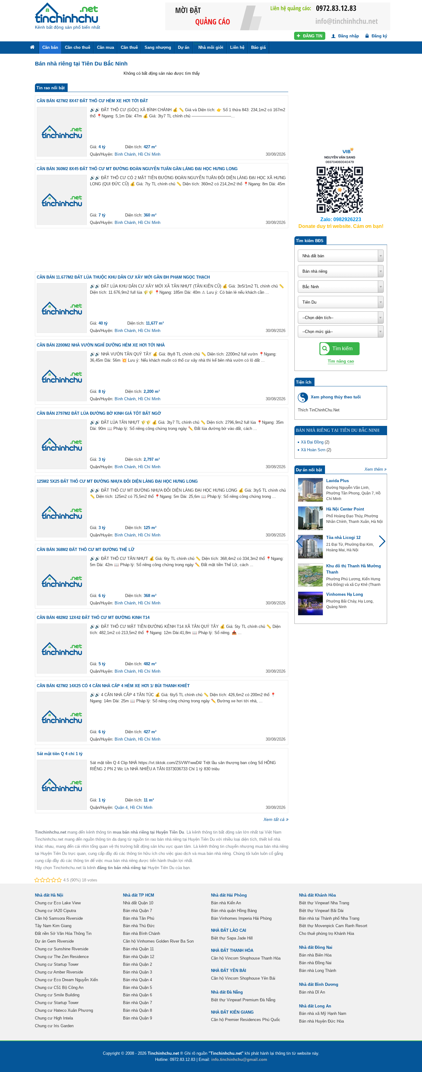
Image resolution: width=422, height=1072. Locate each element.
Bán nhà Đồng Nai (315, 963)
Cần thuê (129, 47)
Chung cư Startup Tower (56, 964)
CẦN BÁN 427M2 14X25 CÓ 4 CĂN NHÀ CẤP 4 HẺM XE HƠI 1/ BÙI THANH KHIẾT (113, 685)
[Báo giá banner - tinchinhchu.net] (277, 16)
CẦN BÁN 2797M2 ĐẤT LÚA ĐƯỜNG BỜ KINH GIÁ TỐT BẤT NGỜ (99, 413)
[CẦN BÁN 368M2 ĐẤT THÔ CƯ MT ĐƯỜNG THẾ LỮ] (62, 581)
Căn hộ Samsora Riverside (59, 918)
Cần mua (105, 47)
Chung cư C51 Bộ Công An (59, 987)
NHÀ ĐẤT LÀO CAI (228, 930)
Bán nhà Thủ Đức (139, 925)
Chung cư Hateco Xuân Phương (64, 1010)
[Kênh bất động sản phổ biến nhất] (66, 12)
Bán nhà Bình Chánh (141, 933)
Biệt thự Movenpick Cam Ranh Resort (333, 925)
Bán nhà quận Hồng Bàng (234, 910)
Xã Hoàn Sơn (314, 450)
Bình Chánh (125, 154)
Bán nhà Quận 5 (137, 987)
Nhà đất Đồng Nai (315, 947)
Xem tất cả (274, 819)
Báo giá (258, 47)
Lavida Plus (337, 480)
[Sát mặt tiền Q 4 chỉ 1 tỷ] (62, 785)
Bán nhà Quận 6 (137, 995)
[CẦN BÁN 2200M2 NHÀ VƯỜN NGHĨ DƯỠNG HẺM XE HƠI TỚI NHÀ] (62, 376)
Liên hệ (237, 47)
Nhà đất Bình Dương (318, 984)
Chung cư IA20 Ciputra (55, 910)
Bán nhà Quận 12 (138, 956)
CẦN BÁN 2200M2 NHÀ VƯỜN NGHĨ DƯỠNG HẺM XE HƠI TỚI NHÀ (101, 345)
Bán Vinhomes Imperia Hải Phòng (241, 918)
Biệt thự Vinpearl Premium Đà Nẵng (243, 1000)
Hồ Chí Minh (149, 154)
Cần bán (50, 47)
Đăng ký (378, 36)
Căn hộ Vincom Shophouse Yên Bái (243, 978)
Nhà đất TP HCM (138, 895)
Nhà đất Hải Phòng (229, 895)
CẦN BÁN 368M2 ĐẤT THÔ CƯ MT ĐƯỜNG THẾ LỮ (85, 549)
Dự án (183, 47)
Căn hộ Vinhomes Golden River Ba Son (158, 941)
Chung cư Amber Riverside (59, 972)
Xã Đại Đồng (313, 442)
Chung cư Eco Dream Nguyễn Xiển (66, 979)
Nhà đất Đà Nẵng (227, 992)
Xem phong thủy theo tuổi (336, 397)
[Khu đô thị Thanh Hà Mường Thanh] (310, 575)
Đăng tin (312, 36)
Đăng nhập (348, 36)
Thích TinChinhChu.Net (319, 410)
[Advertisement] (161, 250)
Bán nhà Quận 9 (137, 1018)
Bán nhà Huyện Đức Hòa (321, 1021)
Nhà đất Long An (315, 1006)
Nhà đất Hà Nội (49, 895)
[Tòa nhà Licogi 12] (310, 547)
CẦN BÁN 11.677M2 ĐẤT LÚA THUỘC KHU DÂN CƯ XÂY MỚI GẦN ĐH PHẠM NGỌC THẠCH (123, 277)
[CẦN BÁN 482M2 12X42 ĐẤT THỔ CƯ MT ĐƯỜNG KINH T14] (62, 649)
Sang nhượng (158, 47)
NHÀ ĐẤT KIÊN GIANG (232, 1012)
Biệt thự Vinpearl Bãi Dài (321, 910)
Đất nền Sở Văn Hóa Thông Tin (63, 933)
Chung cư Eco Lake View (58, 903)
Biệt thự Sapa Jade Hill (232, 938)
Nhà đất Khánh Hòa (317, 895)
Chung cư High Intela (54, 1018)
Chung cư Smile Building (57, 995)
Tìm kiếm (341, 348)
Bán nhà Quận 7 (137, 910)
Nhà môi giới (208, 45)
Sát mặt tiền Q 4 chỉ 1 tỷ (59, 753)
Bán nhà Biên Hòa (315, 955)
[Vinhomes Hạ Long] (310, 603)
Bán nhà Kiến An (226, 903)
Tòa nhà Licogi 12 (343, 537)
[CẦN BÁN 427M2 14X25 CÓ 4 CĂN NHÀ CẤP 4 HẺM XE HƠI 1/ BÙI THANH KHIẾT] (62, 717)
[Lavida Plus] (310, 490)
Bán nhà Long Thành (317, 970)
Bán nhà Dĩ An (312, 992)
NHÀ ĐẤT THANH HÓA (232, 950)
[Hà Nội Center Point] (310, 518)
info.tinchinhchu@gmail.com (239, 1059)
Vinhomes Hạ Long (344, 594)
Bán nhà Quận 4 (137, 979)
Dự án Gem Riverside (54, 941)
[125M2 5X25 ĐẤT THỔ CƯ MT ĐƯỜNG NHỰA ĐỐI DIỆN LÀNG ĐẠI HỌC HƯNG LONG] (62, 512)
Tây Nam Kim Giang (53, 925)
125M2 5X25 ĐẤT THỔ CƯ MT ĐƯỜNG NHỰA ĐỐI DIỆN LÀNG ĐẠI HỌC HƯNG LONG (117, 481)
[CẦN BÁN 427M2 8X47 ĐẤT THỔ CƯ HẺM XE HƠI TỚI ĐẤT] (62, 132)
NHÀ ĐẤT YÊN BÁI (228, 970)
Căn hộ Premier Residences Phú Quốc (245, 1019)
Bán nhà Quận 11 (138, 949)
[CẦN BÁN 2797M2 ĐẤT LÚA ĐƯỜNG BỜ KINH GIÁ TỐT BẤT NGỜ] (62, 444)
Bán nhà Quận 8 (137, 1010)
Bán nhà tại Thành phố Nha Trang (329, 918)
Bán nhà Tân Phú (138, 918)
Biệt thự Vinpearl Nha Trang (324, 903)
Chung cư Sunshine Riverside (61, 949)
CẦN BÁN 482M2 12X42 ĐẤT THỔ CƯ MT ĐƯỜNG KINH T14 (93, 617)
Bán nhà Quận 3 (137, 972)
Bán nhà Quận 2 (137, 964)
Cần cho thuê (77, 47)
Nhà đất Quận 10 (138, 903)
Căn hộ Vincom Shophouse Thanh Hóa (246, 958)
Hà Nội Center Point (345, 509)
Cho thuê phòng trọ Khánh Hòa (326, 933)
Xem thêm (374, 469)
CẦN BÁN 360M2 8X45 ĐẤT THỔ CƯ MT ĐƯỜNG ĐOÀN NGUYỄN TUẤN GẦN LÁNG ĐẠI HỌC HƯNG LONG (137, 168)
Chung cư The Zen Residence (62, 956)
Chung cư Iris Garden (54, 1026)
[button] (379, 544)
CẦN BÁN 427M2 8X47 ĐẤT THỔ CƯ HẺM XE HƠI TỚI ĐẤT (92, 101)
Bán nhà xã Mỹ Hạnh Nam (322, 1013)
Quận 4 (121, 807)
